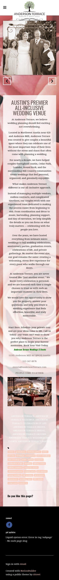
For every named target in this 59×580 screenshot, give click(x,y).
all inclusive (39, 475)
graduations (20, 452)
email (23, 564)
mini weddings (14, 460)
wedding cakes (26, 479)
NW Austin (38, 479)
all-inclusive (13, 479)
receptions (30, 456)
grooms (11, 456)
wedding (28, 464)
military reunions (15, 467)
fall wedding (28, 475)
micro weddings (43, 456)
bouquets (39, 460)
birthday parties (34, 452)
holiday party (29, 471)
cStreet (36, 574)
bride (24, 460)
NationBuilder (28, 570)
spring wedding (14, 475)
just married (42, 471)
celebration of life (15, 464)
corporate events (31, 467)
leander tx (23, 483)
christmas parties (15, 471)
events (11, 452)
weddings (20, 456)
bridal (30, 460)
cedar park (12, 483)
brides (45, 452)
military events (39, 464)
